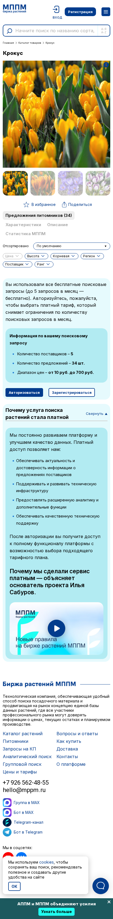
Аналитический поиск (27, 756)
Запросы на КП (19, 749)
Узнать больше (56, 911)
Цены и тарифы (20, 772)
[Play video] (56, 628)
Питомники (15, 741)
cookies (46, 862)
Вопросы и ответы (77, 733)
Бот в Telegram (28, 832)
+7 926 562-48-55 (26, 782)
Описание (57, 224)
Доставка (67, 749)
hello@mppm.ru (24, 790)
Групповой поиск (22, 764)
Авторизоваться (24, 392)
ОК (14, 886)
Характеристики (23, 224)
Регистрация (80, 12)
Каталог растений (23, 733)
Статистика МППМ (25, 233)
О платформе (71, 764)
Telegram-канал (28, 822)
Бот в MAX (24, 812)
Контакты (67, 756)
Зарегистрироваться (72, 392)
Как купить (68, 741)
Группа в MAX (27, 802)
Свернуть (97, 413)
